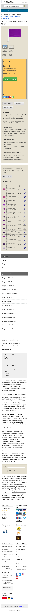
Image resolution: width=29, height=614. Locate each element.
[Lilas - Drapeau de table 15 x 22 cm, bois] (4, 241)
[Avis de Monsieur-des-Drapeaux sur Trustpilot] (6, 508)
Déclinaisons (7, 176)
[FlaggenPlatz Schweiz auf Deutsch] (6, 598)
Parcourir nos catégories (14, 10)
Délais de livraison (7, 580)
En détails (18, 103)
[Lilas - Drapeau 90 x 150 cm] (4, 190)
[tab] (7, 103)
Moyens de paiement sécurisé (7, 583)
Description (7, 103)
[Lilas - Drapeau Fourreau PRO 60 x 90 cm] (4, 229)
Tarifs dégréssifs (7, 107)
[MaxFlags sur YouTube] (17, 578)
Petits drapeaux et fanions (9, 293)
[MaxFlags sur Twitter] (20, 575)
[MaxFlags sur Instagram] (23, 575)
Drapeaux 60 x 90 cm (8, 282)
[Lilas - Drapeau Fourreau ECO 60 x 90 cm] (4, 225)
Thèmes (4, 268)
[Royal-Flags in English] (12, 598)
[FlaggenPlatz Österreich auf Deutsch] (3, 598)
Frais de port (5, 572)
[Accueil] (1, 14)
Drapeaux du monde (8, 264)
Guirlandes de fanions (8, 325)
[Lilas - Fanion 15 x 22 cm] (4, 237)
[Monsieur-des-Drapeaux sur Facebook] (17, 575)
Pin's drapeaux (6, 301)
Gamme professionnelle (9, 313)
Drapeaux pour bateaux (9, 321)
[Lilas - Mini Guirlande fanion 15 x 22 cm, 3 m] (4, 205)
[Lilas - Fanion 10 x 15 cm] (4, 249)
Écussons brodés (7, 305)
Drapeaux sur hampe (8, 309)
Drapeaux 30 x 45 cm (8, 285)
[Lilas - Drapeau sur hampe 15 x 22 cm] (4, 213)
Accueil (4, 260)
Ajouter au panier (10, 79)
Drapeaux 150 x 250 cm (9, 289)
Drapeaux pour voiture (8, 317)
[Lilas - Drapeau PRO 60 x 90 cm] (4, 233)
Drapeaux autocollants (8, 329)
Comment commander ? (8, 569)
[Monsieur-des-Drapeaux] (7, 2)
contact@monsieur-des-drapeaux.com (13, 159)
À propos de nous (7, 546)
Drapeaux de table (7, 297)
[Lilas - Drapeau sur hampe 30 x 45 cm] (4, 202)
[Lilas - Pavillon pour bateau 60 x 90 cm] (4, 245)
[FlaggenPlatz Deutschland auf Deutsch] (9, 598)
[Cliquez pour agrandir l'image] (14, 43)
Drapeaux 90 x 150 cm (8, 278)
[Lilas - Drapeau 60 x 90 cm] (4, 198)
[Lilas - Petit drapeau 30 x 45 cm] (4, 221)
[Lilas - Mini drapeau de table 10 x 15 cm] (4, 194)
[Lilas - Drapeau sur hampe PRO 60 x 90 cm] (4, 217)
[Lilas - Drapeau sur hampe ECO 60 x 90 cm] (4, 209)
